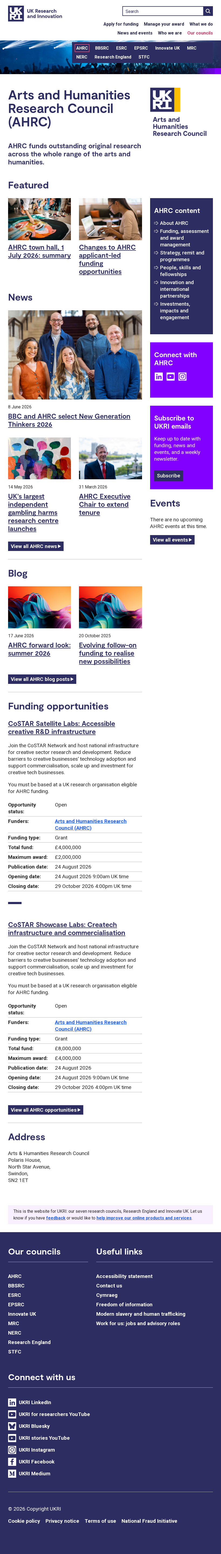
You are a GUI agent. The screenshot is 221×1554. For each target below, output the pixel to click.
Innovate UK (167, 48)
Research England (113, 57)
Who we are (170, 33)
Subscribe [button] (168, 476)
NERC (81, 57)
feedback (55, 1218)
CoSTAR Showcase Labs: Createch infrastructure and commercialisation (66, 928)
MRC (191, 48)
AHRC (82, 48)
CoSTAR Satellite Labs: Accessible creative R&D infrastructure (61, 727)
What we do (201, 24)
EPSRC (141, 48)
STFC (144, 57)
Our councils (200, 33)
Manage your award (164, 24)
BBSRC (102, 48)
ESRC (121, 48)
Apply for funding (121, 24)
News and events (135, 33)
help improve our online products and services (144, 1218)
